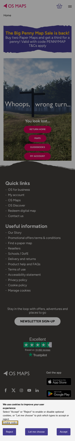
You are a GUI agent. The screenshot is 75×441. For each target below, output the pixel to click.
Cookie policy (10, 422)
